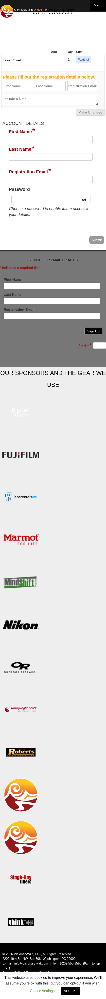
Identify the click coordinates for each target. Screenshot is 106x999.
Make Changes (90, 112)
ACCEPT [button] (70, 991)
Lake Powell (12, 60)
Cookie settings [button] (42, 991)
